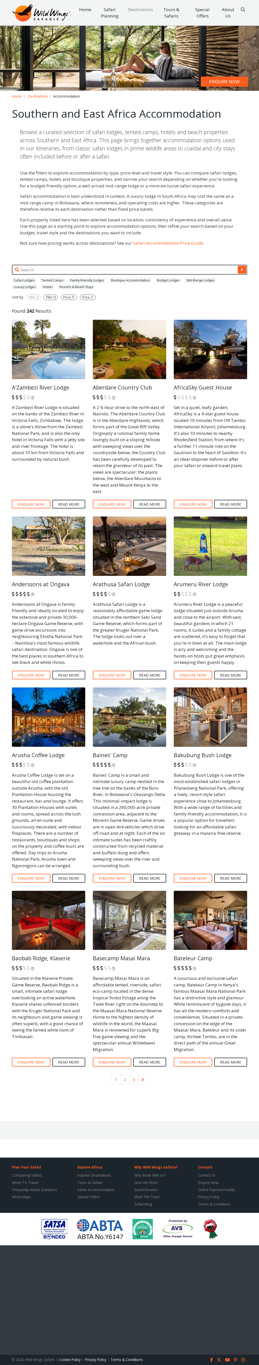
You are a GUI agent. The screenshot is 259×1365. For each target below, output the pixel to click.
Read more (68, 504)
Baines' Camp (110, 755)
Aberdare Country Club (122, 387)
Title (32, 297)
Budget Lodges (168, 280)
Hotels (48, 287)
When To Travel (25, 1182)
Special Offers (202, 13)
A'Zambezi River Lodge (40, 387)
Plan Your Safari (26, 1167)
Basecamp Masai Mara (121, 958)
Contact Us (206, 1175)
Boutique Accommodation (130, 280)
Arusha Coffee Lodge (38, 755)
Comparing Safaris (27, 1175)
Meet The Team (147, 1196)
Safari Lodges (24, 280)
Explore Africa (89, 1167)
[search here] (243, 9)
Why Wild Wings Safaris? (156, 1167)
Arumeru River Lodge (201, 584)
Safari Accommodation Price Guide (168, 243)
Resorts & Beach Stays (76, 287)
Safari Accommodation (95, 1189)
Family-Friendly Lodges (87, 280)
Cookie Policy (70, 1359)
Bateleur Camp (193, 958)
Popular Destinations (94, 1175)
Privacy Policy (208, 1196)
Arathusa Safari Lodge (121, 584)
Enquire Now (208, 1182)
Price (67, 297)
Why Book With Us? (150, 1175)
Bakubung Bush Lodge (203, 755)
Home (85, 9)
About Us (228, 13)
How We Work (146, 1182)
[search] (242, 269)
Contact (205, 1167)
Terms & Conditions (214, 1204)
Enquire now (224, 81)
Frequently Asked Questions (34, 1189)
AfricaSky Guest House (203, 387)
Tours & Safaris (171, 13)
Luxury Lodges (25, 287)
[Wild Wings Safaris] (41, 13)
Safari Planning (110, 13)
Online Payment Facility (216, 1189)
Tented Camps (52, 280)
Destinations (140, 9)
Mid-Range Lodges (201, 280)
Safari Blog (143, 1204)
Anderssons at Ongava (41, 584)
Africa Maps (21, 1196)
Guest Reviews (146, 1189)
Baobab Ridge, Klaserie (41, 958)
